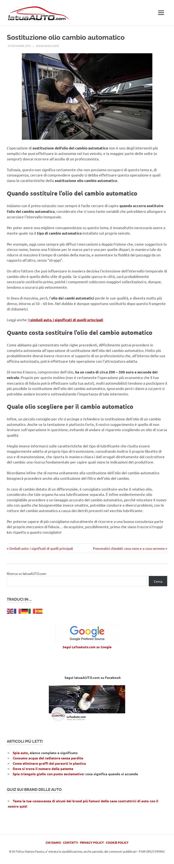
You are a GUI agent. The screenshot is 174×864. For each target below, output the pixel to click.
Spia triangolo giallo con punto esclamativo (48, 774)
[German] (24, 610)
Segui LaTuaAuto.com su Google (87, 647)
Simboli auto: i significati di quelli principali (41, 548)
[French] (17, 610)
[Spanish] (39, 610)
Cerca (158, 581)
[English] (10, 610)
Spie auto (20, 753)
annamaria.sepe (47, 46)
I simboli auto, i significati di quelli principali (65, 320)
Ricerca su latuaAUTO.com (26, 573)
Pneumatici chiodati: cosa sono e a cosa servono (129, 548)
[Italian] (32, 610)
